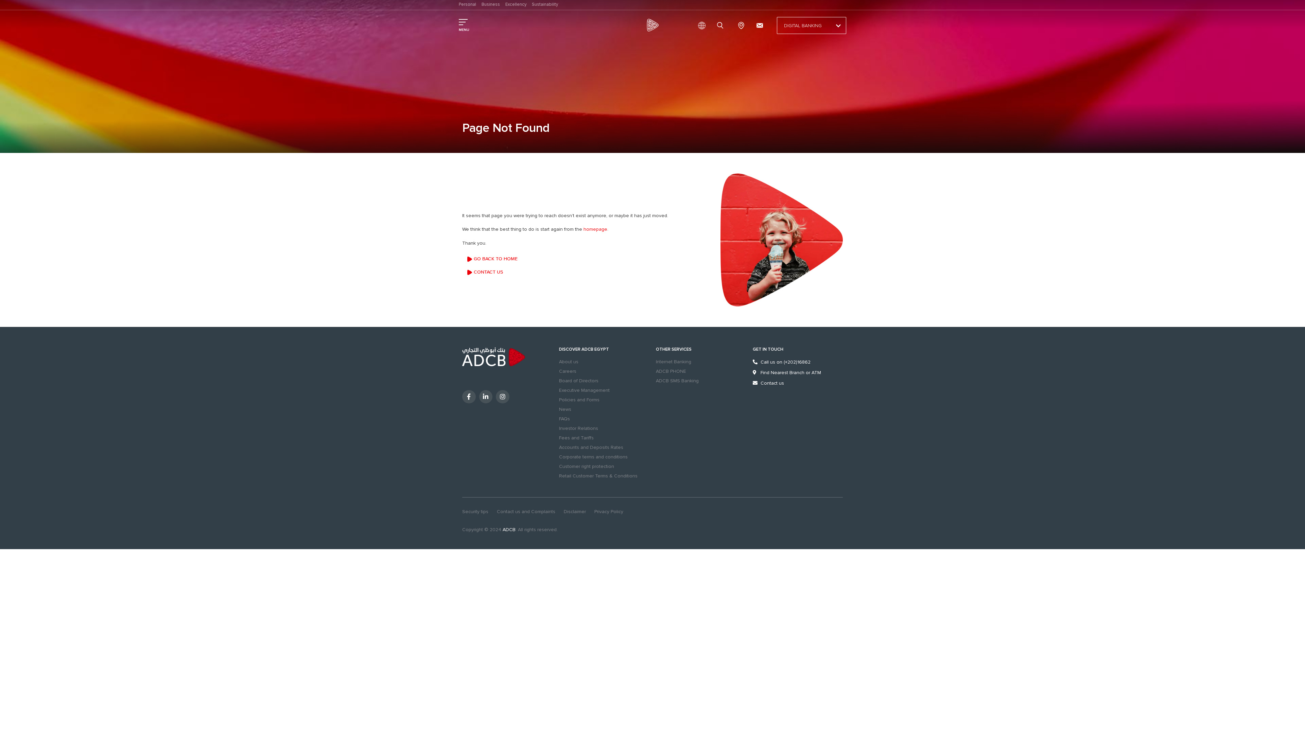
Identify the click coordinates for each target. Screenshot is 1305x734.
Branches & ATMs (741, 25)
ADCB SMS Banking (677, 381)
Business (491, 4)
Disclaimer (575, 511)
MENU (464, 30)
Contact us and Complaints (526, 511)
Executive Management (584, 390)
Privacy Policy (608, 511)
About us (568, 362)
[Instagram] (502, 397)
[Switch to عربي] (702, 25)
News (565, 409)
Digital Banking (803, 26)
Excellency (515, 4)
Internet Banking (673, 362)
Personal (467, 4)
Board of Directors (578, 381)
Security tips (475, 511)
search (721, 25)
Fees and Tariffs (576, 438)
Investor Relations (578, 428)
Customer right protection (586, 466)
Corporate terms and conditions (593, 457)
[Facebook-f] (469, 397)
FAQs (564, 419)
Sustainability (545, 4)
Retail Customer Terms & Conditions (598, 476)
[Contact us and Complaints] (759, 25)
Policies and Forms (579, 400)
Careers (567, 371)
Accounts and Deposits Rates (591, 447)
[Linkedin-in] (486, 397)
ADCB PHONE (671, 371)
